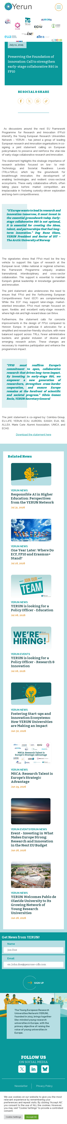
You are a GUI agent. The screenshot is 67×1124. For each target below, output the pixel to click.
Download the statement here (33, 434)
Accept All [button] (31, 1117)
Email (10, 958)
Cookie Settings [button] (13, 1117)
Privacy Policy (44, 1086)
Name (11, 943)
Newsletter (21, 1086)
